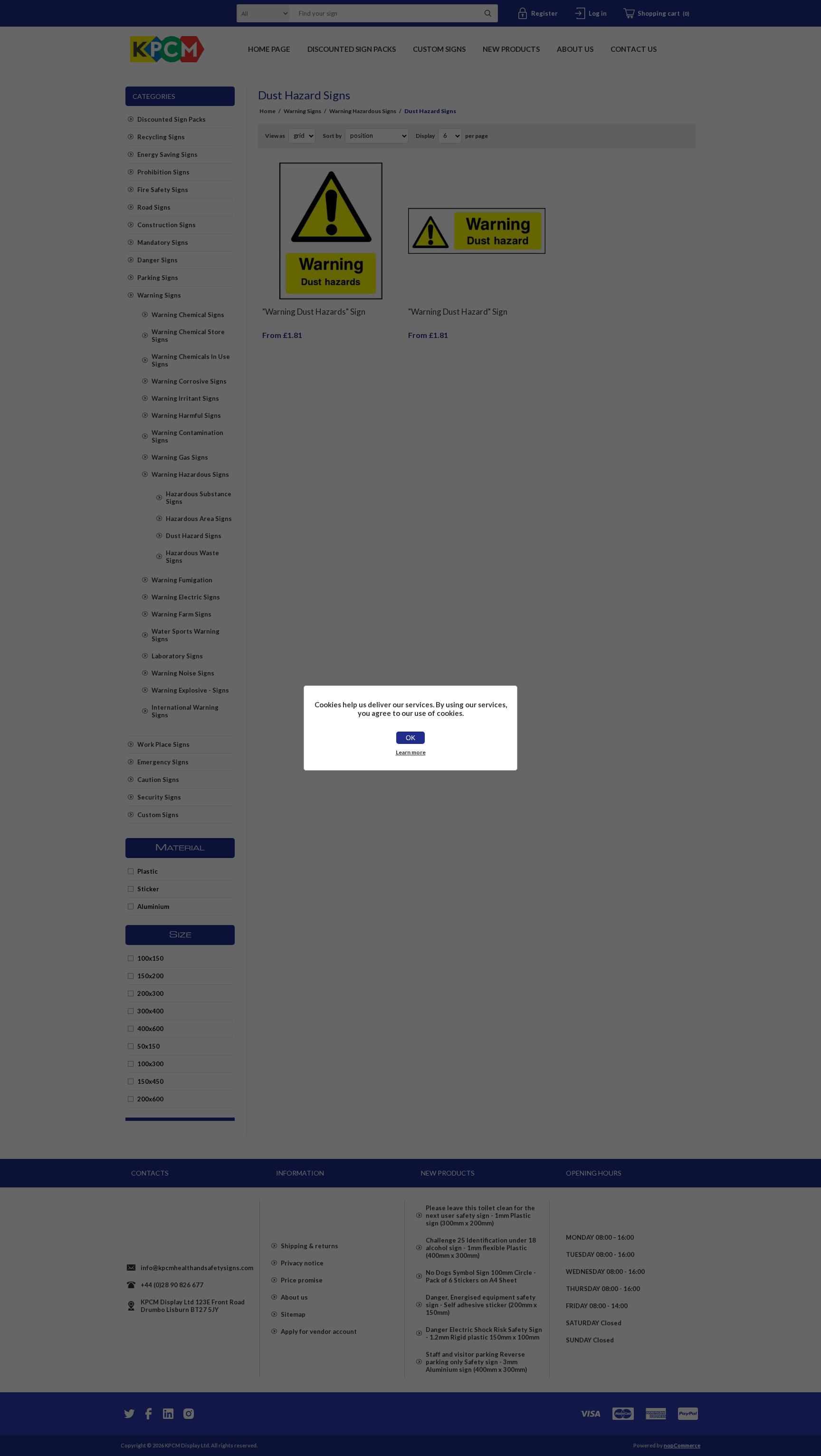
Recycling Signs (161, 137)
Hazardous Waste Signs (192, 556)
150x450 (150, 1081)
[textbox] (381, 13)
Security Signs (159, 797)
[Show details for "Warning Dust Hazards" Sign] (331, 231)
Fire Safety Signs (162, 189)
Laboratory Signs (177, 656)
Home (267, 111)
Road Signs (154, 207)
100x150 (150, 958)
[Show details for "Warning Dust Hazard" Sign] (477, 231)
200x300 (150, 993)
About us (294, 1297)
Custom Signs (158, 815)
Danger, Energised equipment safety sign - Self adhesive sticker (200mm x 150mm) (481, 1304)
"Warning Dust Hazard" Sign (457, 312)
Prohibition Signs (163, 172)
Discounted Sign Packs (171, 119)
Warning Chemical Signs (188, 314)
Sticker (148, 889)
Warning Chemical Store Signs (188, 335)
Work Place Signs (163, 744)
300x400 (150, 1011)
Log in (598, 13)
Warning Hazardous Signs (190, 474)
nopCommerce (682, 1445)
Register (544, 13)
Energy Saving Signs (167, 154)
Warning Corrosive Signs (189, 381)
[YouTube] (168, 1413)
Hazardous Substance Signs (198, 497)
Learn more (411, 752)
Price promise (302, 1280)
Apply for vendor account (319, 1331)
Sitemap (293, 1314)
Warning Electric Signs (186, 597)
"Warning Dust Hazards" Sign (313, 312)
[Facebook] (148, 1413)
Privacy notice (302, 1263)
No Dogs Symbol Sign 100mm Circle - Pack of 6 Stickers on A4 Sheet (481, 1276)
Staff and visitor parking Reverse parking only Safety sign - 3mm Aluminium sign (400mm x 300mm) (476, 1361)
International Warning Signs (185, 711)
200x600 (150, 1099)
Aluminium (153, 906)
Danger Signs (157, 260)
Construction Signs (166, 225)
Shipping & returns (309, 1246)
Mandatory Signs (162, 242)
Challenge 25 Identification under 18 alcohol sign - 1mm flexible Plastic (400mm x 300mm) (481, 1247)
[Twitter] (128, 1413)
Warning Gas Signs (180, 457)
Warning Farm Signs (181, 614)
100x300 (150, 1064)
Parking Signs (157, 277)
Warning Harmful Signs (186, 415)
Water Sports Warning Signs (186, 635)
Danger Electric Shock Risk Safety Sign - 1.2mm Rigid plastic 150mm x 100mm (484, 1333)
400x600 (150, 1028)
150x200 (150, 976)
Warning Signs (159, 295)
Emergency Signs (163, 762)
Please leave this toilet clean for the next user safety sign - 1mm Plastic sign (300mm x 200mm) (480, 1215)
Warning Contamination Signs (187, 436)
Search (487, 13)
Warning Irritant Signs (185, 398)
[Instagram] (188, 1413)
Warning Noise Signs (183, 673)
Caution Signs (158, 779)
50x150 (148, 1046)
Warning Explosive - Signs (190, 690)
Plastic (147, 871)
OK (410, 738)
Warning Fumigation (182, 580)
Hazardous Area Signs (199, 518)
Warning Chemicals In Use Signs (191, 360)
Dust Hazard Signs (193, 536)
